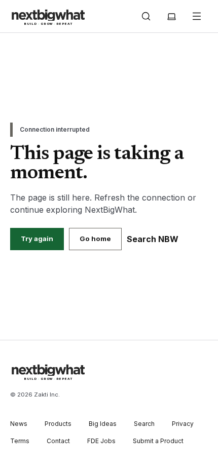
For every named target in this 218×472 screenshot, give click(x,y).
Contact (58, 441)
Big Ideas (103, 423)
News (18, 423)
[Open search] (146, 16)
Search (144, 423)
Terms (19, 441)
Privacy (183, 423)
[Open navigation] (197, 16)
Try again (37, 238)
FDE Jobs (101, 441)
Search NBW (152, 239)
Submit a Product (158, 441)
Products (58, 423)
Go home (95, 238)
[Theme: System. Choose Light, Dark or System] (171, 16)
